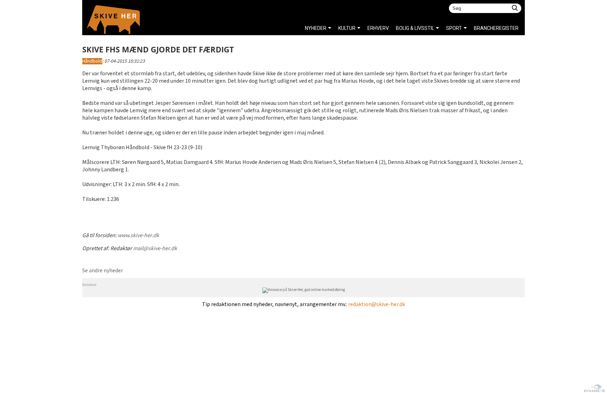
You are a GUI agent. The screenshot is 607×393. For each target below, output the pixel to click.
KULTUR (346, 28)
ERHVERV (378, 28)
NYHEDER (315, 28)
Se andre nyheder (102, 270)
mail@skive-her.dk (155, 248)
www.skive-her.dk (138, 235)
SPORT (454, 28)
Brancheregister (476, 28)
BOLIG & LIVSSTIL (415, 28)
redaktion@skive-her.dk (376, 304)
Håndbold (92, 61)
